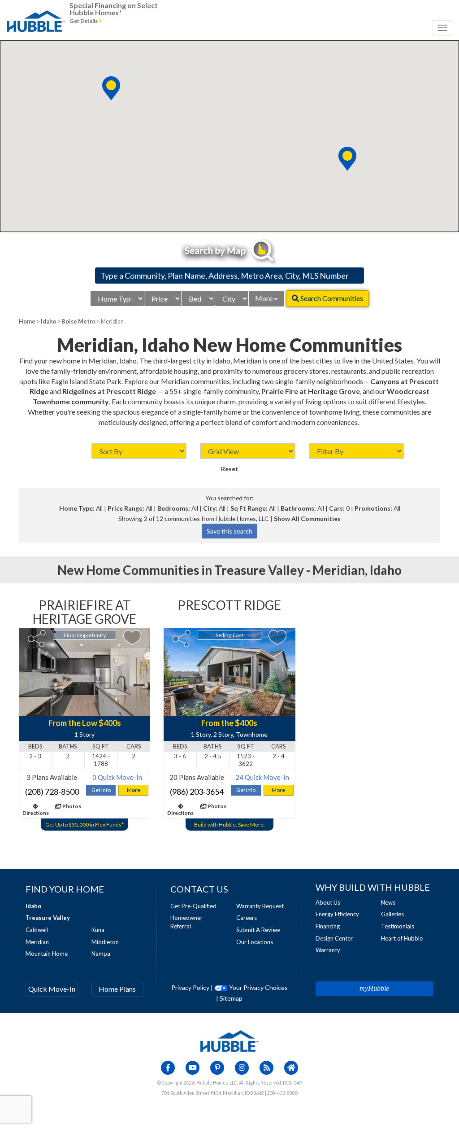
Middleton (105, 941)
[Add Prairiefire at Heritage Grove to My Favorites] (132, 637)
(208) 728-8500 (52, 791)
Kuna (97, 929)
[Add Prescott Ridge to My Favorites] (277, 637)
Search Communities (331, 298)
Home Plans (117, 989)
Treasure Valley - (263, 570)
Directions (35, 813)
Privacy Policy (190, 987)
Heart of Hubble (402, 938)
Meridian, (340, 570)
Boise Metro (78, 321)
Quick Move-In (51, 989)
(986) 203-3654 (197, 791)
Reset (229, 469)
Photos (71, 806)
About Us (328, 902)
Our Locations (254, 941)
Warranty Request (260, 906)
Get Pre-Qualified (193, 906)
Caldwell (37, 929)
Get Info (101, 790)
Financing (328, 926)
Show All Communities (307, 518)
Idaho (48, 321)
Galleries (392, 914)
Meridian (37, 941)
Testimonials (397, 926)
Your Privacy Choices (258, 987)
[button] (347, 159)
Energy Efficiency (337, 914)
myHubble (374, 988)
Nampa (100, 953)
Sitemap (231, 998)
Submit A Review (258, 929)
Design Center (334, 938)
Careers (246, 917)
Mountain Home (47, 953)
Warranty (328, 950)
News (388, 902)
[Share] (37, 638)
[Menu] (442, 27)
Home (27, 321)
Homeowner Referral (186, 922)
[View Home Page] (229, 1040)
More (264, 298)
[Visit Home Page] (36, 11)
